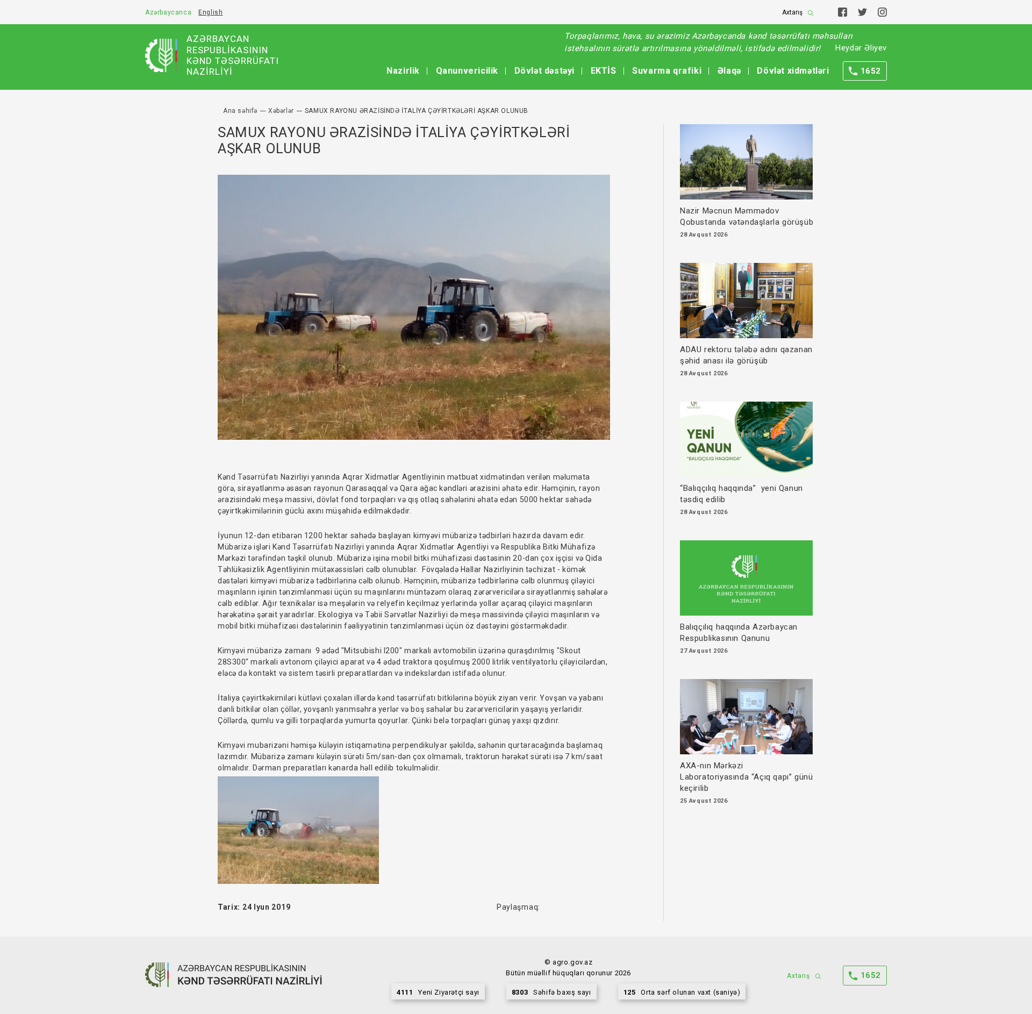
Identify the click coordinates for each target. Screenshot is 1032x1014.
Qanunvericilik (467, 71)
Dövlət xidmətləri (793, 71)
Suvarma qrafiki (666, 71)
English (210, 12)
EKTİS (604, 71)
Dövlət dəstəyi (544, 71)
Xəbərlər (281, 111)
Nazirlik (403, 71)
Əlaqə (729, 71)
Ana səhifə (240, 111)
